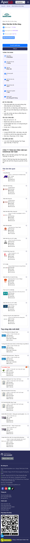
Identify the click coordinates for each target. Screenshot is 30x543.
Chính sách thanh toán (6, 505)
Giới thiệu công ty (5, 510)
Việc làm (8, 6)
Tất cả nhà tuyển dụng (6, 495)
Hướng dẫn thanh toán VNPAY (8, 507)
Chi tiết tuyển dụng (15, 45)
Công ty (15, 48)
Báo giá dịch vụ (4, 498)
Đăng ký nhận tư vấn (7, 458)
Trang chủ (3, 6)
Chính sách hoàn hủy (6, 508)
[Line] (9, 488)
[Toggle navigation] (28, 2)
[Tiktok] (12, 488)
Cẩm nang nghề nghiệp (6, 496)
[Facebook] (2, 488)
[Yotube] (6, 488)
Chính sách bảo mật (5, 503)
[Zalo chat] (2, 536)
